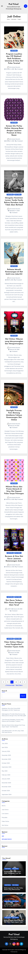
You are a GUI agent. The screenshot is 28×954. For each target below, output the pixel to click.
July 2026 (5, 743)
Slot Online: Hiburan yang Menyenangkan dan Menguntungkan (14, 341)
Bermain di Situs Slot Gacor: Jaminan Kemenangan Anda (14, 558)
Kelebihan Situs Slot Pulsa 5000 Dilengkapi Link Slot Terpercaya (12, 873)
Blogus (22, 949)
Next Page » (19, 685)
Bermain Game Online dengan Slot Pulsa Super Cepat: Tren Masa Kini (13, 922)
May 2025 (4, 771)
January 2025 (6, 779)
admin (9, 609)
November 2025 (6, 759)
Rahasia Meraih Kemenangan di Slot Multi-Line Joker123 (14, 272)
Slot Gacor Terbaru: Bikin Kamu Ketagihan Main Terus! (14, 603)
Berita (3, 805)
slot (3, 836)
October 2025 (6, 763)
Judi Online (14, 50)
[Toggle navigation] (2, 6)
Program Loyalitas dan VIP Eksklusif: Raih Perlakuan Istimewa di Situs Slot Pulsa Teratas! (14, 58)
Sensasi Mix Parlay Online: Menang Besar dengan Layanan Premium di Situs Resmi (14, 130)
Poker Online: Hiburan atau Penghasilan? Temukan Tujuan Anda (14, 644)
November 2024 (6, 786)
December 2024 (6, 782)
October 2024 (6, 790)
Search (4, 691)
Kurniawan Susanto (15, 67)
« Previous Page (9, 685)
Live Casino (5, 813)
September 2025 (6, 767)
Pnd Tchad (13, 4)
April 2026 (5, 747)
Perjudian (4, 817)
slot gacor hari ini (7, 839)
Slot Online (18, 194)
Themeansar (13, 951)
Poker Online (5, 821)
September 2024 (6, 794)
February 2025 (6, 775)
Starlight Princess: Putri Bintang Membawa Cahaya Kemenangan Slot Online (14, 415)
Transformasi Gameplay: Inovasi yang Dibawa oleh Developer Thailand (12, 906)
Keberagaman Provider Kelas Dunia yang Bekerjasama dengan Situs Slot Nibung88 (13, 889)
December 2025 (6, 755)
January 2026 (6, 751)
